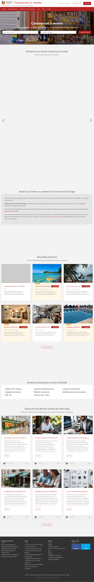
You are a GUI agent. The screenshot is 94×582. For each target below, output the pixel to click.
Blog (43, 9)
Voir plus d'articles (47, 524)
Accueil (4, 9)
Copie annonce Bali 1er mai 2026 (14, 286)
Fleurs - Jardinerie (40, 330)
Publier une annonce (65, 3)
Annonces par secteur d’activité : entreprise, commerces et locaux (48, 575)
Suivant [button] (91, 120)
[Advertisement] (47, 240)
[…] (88, 335)
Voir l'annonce (55, 80)
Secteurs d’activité (12, 9)
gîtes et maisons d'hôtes (11, 211)
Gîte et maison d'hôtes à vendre (12, 330)
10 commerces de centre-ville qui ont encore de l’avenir (21, 438)
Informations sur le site (54, 555)
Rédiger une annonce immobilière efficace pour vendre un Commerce (56, 491)
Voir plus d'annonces (47, 347)
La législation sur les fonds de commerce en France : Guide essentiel (25, 491)
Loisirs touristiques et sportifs (43, 289)
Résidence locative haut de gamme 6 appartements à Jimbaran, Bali (8, 550)
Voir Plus (7, 456)
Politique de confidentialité (55, 557)
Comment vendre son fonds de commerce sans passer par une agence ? (57, 438)
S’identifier (87, 3)
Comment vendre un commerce (27, 9)
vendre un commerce (54, 216)
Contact (49, 9)
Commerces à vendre (28, 2)
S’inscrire (77, 3)
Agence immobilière (53, 559)
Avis (39, 9)
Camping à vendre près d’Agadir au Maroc (70, 124)
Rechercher (85, 32)
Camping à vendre (71, 330)
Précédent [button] (3, 120)
